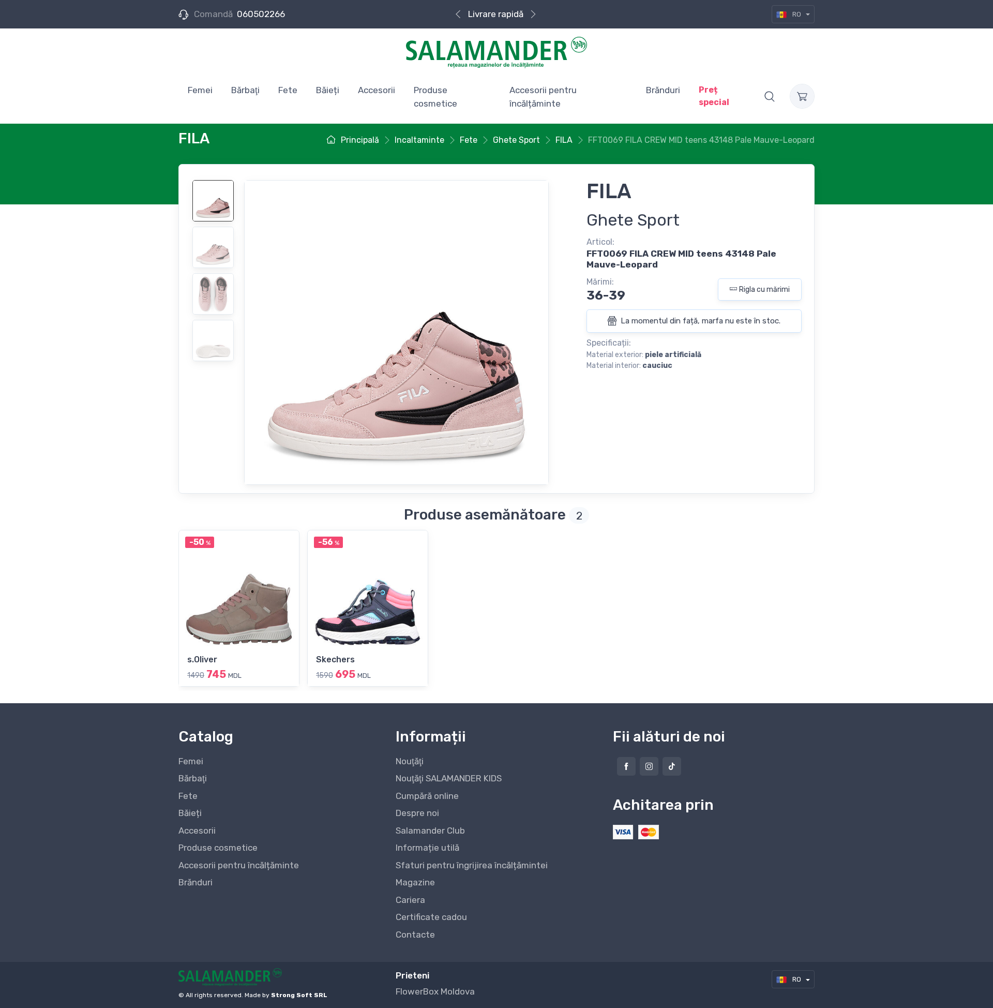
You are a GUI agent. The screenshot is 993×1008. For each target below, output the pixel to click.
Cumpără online (427, 796)
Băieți (190, 813)
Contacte (415, 934)
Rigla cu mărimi (764, 289)
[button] (769, 96)
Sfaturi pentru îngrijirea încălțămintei (472, 865)
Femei (190, 761)
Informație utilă (427, 847)
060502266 (261, 14)
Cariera (410, 900)
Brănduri (195, 882)
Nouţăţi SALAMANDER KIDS (449, 778)
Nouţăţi (410, 761)
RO (797, 14)
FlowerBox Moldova (435, 991)
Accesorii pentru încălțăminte (238, 865)
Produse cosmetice (218, 847)
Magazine (415, 882)
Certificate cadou (431, 917)
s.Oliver (202, 659)
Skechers (335, 659)
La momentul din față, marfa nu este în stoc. (699, 320)
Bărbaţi (192, 778)
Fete (188, 796)
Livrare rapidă (495, 14)
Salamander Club (430, 830)
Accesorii (197, 830)
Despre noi (417, 813)
